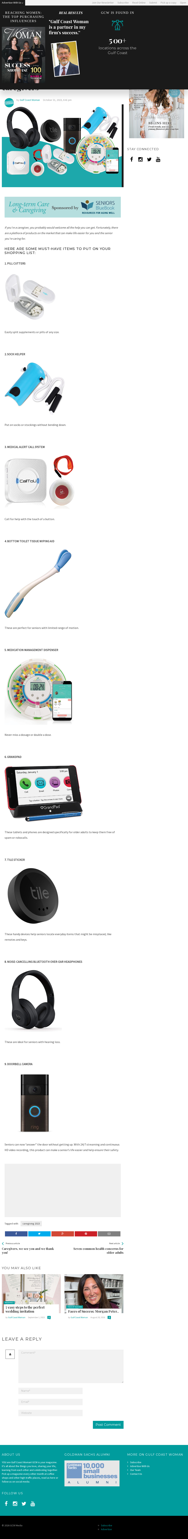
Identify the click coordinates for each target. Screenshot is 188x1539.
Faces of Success (75, 1307)
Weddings (9, 1302)
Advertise (106, 1529)
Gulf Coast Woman (16, 1317)
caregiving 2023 (31, 1223)
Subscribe (135, 1462)
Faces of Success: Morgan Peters (93, 1311)
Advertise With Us (140, 1466)
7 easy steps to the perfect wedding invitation (25, 1309)
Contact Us (136, 1474)
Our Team (135, 1470)
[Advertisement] (35, 1190)
